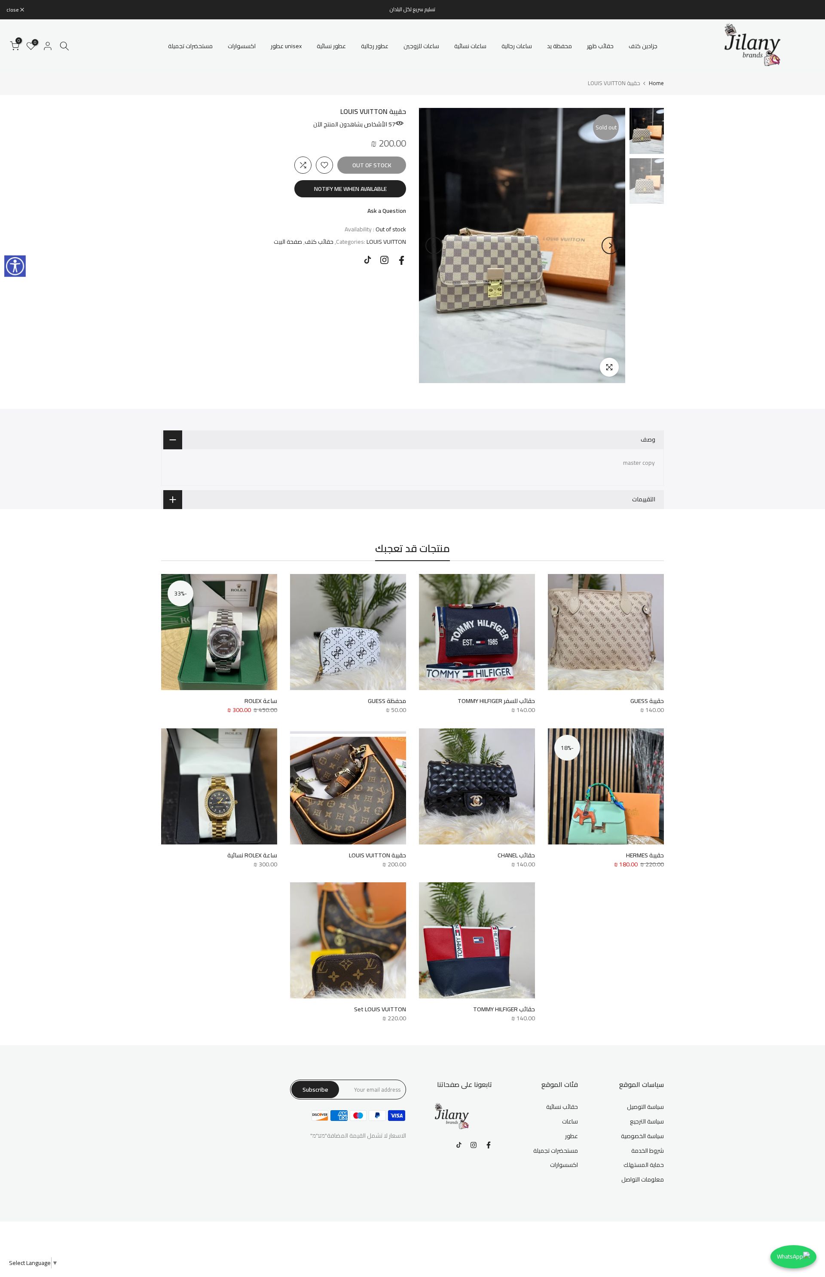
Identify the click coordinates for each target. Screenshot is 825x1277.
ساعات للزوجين (421, 46)
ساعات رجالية (516, 46)
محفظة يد (559, 46)
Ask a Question (386, 210)
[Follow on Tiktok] (368, 260)
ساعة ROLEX (260, 700)
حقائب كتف (319, 241)
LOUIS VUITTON (386, 241)
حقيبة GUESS (647, 700)
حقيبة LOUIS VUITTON (377, 855)
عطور (571, 1136)
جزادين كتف (643, 46)
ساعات (570, 1121)
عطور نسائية (331, 46)
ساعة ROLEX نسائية (252, 855)
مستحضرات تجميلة (190, 46)
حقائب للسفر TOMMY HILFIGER (496, 700)
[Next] (434, 245)
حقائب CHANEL (516, 855)
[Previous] (610, 245)
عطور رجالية (374, 46)
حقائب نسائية (562, 1106)
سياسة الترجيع (647, 1121)
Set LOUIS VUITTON (380, 1009)
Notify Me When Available (350, 188)
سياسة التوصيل (645, 1106)
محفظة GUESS (387, 700)
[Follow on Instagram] (384, 260)
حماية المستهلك (643, 1164)
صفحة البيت (288, 241)
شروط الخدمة (647, 1150)
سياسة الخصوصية (642, 1136)
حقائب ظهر (600, 46)
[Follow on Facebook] (401, 260)
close (808, 9)
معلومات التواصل (642, 1179)
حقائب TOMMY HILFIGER (504, 1009)
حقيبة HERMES (645, 855)
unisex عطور (286, 46)
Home (656, 83)
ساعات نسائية (470, 46)
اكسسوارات (242, 46)
